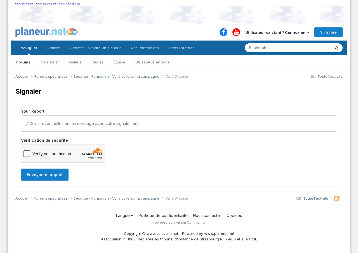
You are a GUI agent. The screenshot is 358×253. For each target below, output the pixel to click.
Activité (53, 48)
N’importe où (312, 48)
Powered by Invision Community (179, 222)
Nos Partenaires (145, 48)
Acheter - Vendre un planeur (95, 48)
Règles (97, 62)
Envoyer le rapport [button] (45, 174)
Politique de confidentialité (163, 215)
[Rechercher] (336, 47)
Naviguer (28, 48)
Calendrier (50, 62)
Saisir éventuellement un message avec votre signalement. (84, 123)
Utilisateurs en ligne (152, 62)
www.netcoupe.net (46, 3)
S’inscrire (328, 32)
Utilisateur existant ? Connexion (276, 32)
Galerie (75, 62)
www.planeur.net (24, 3)
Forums (23, 62)
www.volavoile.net (69, 3)
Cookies (234, 215)
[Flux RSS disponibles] (337, 198)
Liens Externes (181, 48)
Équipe (119, 62)
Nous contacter (207, 215)
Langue (123, 215)
